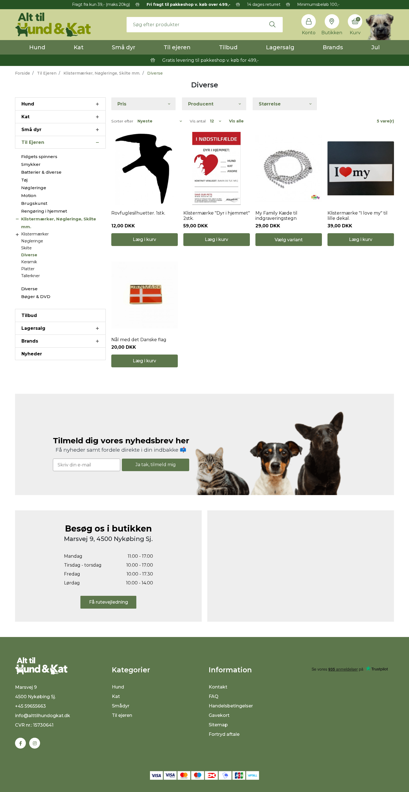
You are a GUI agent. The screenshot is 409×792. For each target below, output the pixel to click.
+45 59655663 (30, 706)
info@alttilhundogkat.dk (42, 715)
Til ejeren (177, 47)
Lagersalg (280, 47)
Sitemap (218, 724)
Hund (37, 47)
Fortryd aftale (224, 734)
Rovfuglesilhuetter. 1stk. (138, 213)
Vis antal (198, 121)
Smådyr (120, 706)
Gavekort (219, 715)
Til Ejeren (46, 73)
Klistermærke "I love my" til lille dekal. (357, 215)
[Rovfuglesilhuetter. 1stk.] (144, 168)
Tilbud (228, 47)
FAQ (213, 696)
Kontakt (218, 687)
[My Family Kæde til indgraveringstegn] (288, 168)
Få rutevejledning (108, 602)
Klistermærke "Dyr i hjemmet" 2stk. (216, 215)
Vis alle (236, 121)
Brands (333, 47)
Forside (22, 73)
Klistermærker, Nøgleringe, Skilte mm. (101, 73)
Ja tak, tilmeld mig (155, 464)
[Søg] (272, 24)
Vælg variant (289, 239)
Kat (78, 47)
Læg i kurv (144, 239)
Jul (375, 47)
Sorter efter (122, 121)
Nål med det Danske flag (138, 339)
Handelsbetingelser (231, 706)
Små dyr (123, 47)
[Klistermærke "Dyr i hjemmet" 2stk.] (216, 168)
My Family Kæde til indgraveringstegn (276, 215)
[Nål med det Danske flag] (144, 295)
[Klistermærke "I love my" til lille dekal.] (360, 168)
